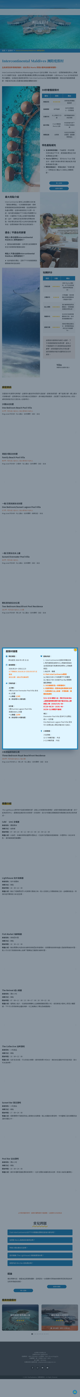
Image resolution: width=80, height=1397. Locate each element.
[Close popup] (75, 650)
